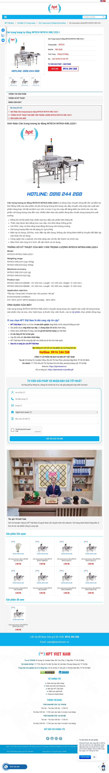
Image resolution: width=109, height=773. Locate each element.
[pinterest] (61, 738)
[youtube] (52, 738)
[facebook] (48, 738)
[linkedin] (56, 738)
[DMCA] (47, 672)
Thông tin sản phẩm (17, 94)
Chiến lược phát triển (54, 691)
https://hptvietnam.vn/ (58, 366)
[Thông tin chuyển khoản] (5, 17)
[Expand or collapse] (99, 108)
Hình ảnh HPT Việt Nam (54, 689)
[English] (101, 1)
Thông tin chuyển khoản (54, 694)
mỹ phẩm (76, 312)
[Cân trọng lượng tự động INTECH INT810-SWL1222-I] (14, 81)
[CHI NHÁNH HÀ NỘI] (6, 767)
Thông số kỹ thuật (16, 98)
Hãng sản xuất (15, 102)
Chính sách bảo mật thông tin (54, 686)
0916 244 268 (70, 68)
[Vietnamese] (104, 1)
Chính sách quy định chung (54, 683)
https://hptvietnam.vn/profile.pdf (60, 369)
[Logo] (54, 8)
